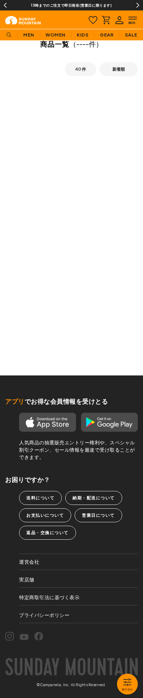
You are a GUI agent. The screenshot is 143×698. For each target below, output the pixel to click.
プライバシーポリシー (44, 615)
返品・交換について (47, 532)
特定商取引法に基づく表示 (49, 597)
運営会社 (29, 561)
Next (137, 5)
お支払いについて (45, 515)
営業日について (98, 515)
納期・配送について (94, 497)
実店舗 (26, 579)
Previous (5, 5)
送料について (40, 497)
